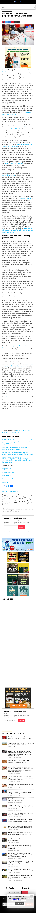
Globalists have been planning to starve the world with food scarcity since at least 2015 (20, 737)
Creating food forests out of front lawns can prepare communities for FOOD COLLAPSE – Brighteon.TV (20, 877)
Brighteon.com (6, 469)
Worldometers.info (8, 472)
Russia (11, 503)
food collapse (11, 497)
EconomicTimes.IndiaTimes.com (12, 479)
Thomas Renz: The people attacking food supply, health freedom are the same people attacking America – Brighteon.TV (20, 855)
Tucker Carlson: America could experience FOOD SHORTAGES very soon (19, 799)
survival (19, 503)
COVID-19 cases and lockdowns (13, 164)
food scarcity (20, 497)
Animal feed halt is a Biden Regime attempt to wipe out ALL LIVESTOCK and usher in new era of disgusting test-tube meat (20, 778)
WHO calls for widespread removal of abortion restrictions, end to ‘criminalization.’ (17, 230)
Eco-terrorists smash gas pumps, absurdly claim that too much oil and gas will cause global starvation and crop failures (19, 792)
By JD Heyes (16, 823)
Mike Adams (22, 499)
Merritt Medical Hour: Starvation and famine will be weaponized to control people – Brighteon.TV (21, 745)
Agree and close (20, 903)
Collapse (19, 495)
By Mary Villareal (17, 748)
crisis (24, 495)
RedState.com (6, 475)
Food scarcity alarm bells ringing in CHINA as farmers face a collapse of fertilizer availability (20, 820)
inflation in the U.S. (25, 198)
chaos (14, 495)
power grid (5, 501)
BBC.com (5, 482)
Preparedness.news (12, 397)
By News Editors (17, 757)
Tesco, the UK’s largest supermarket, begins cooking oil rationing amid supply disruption (20, 826)
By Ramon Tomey (17, 816)
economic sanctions (8, 175)
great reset (28, 497)
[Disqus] (18, 622)
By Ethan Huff (17, 764)
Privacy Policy (17, 900)
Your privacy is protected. (9, 531)
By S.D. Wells (17, 781)
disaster (28, 495)
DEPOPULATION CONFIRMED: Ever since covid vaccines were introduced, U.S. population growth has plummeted (17, 460)
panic (28, 499)
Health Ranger (13, 499)
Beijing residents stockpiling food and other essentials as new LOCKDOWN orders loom (20, 833)
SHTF (14, 503)
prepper (21, 501)
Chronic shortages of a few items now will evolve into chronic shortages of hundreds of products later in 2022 (20, 807)
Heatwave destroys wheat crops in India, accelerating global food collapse (19, 761)
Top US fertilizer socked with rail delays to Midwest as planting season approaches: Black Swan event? (20, 847)
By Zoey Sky (16, 842)
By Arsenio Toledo (18, 740)
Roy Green (13, 19)
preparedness (14, 501)
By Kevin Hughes (17, 858)
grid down (5, 499)
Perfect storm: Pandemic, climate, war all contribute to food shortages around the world (20, 870)
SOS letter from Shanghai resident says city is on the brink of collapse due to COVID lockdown (20, 863)
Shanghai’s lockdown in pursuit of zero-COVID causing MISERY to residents (20, 814)
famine (4, 497)
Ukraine (25, 503)
